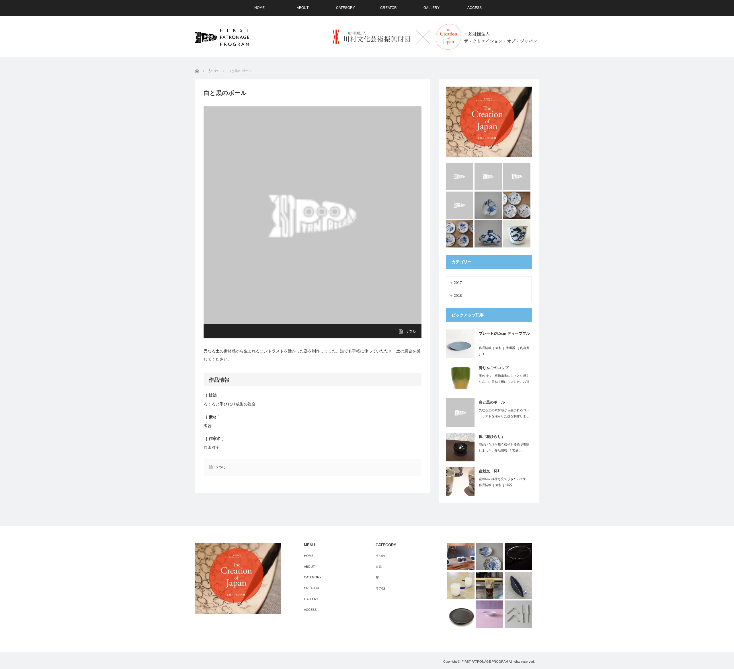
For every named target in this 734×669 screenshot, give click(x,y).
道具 (379, 566)
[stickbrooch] (518, 614)
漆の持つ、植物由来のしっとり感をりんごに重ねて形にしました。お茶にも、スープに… (504, 381)
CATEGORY (345, 8)
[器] (461, 614)
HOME (259, 8)
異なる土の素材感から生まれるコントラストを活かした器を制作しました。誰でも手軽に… (504, 416)
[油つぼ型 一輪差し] (488, 233)
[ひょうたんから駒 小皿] (516, 205)
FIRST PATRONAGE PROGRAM (485, 661)
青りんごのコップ (494, 368)
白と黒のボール (492, 402)
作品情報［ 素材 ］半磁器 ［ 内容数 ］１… (504, 351)
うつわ (410, 331)
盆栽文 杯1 (489, 471)
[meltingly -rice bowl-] (488, 176)
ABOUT (303, 8)
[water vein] (516, 176)
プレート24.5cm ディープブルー (504, 336)
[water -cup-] (459, 205)
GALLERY (431, 8)
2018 (458, 296)
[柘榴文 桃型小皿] (488, 205)
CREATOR (388, 8)
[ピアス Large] (461, 556)
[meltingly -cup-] (459, 176)
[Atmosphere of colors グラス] (489, 585)
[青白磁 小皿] (489, 614)
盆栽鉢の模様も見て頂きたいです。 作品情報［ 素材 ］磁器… (504, 482)
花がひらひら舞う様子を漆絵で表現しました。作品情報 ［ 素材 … (504, 447)
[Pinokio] (461, 585)
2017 (458, 283)
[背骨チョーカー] (518, 556)
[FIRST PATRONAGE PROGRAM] (222, 37)
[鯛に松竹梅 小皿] (459, 233)
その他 (380, 588)
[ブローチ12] (518, 585)
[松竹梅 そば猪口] (516, 233)
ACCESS (474, 8)
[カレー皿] (489, 556)
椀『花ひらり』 (492, 436)
